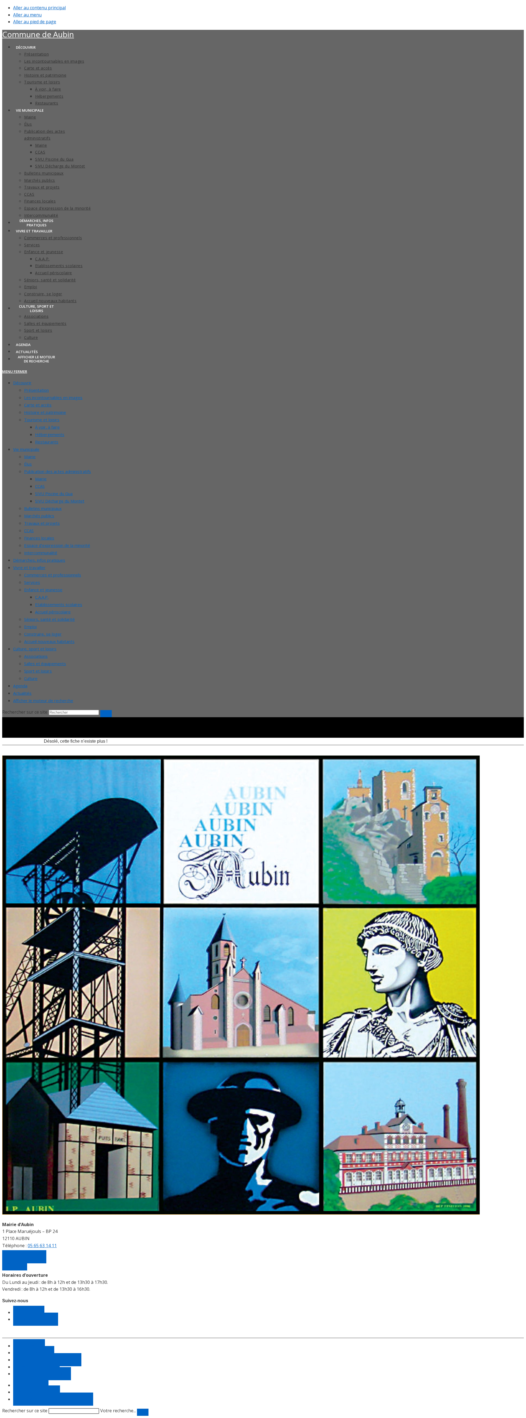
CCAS (40, 486)
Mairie (30, 456)
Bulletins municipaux (43, 508)
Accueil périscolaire (53, 612)
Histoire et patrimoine (45, 412)
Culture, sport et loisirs (34, 649)
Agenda (20, 685)
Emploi (30, 626)
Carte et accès (38, 405)
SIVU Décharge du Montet (59, 501)
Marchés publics (39, 515)
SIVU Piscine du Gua (54, 493)
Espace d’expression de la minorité (57, 545)
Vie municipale (26, 449)
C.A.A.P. (41, 597)
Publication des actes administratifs (57, 471)
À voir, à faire (47, 427)
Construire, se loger (43, 634)
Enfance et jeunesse (43, 589)
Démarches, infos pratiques (39, 560)
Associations (36, 656)
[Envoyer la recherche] (106, 713)
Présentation (36, 390)
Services (32, 582)
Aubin (38, 34)
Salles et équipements (45, 663)
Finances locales (39, 538)
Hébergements (49, 434)
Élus (28, 464)
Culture (31, 678)
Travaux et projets (42, 523)
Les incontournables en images (53, 397)
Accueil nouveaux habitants (49, 641)
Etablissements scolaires (58, 604)
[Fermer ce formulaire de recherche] (142, 1412)
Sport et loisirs (38, 671)
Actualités (22, 693)
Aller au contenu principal (39, 8)
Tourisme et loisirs (41, 419)
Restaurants (46, 442)
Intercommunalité (40, 552)
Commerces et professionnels (52, 575)
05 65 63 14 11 (42, 1246)
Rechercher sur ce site (24, 1411)
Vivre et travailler (29, 567)
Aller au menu (27, 15)
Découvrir (22, 382)
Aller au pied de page (34, 22)
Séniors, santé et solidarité (49, 619)
